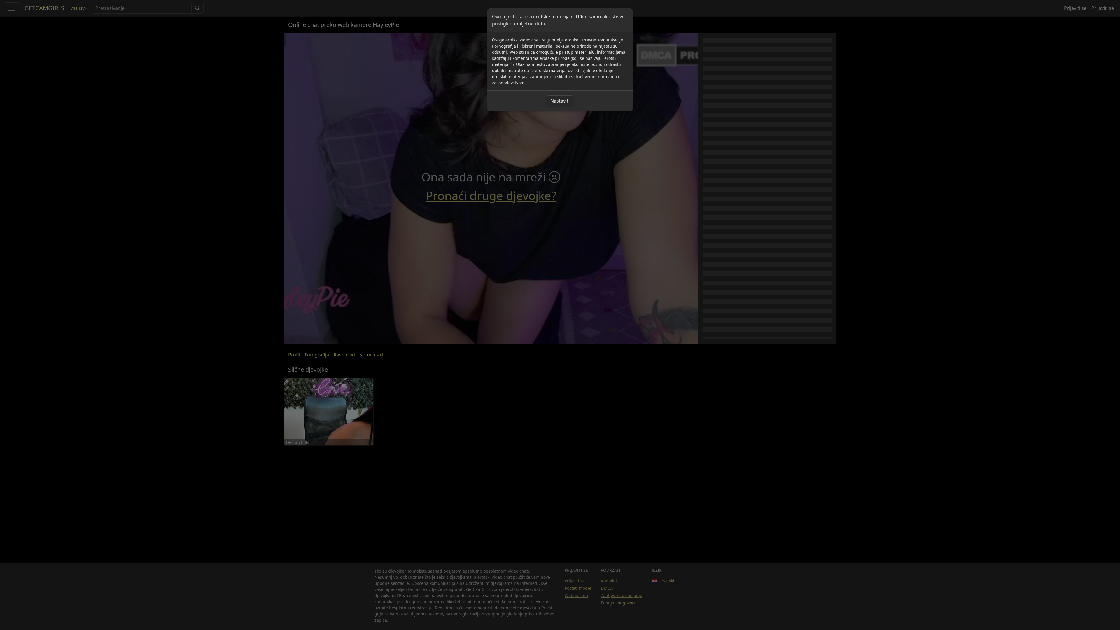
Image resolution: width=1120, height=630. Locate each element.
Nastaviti (560, 101)
